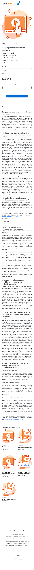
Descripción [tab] (6, 107)
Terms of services (19, 559)
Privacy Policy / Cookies (18, 562)
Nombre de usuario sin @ (9, 84)
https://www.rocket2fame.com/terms (14, 419)
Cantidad (4, 66)
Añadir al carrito (17, 96)
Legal (18, 555)
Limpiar (4, 73)
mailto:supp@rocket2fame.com (10, 216)
